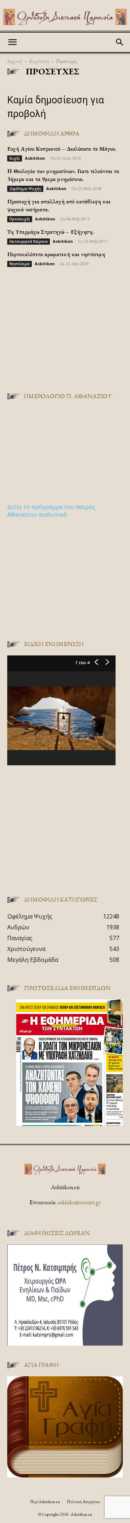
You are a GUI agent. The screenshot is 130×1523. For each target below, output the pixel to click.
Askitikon (35, 158)
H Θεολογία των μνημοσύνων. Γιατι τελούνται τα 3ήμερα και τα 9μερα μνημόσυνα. (63, 175)
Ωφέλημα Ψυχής (25, 188)
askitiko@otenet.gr (79, 1202)
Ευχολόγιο (39, 60)
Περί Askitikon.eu (45, 1502)
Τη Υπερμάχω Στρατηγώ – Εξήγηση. (50, 232)
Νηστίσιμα (19, 263)
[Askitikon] (65, 17)
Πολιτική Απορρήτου (83, 1502)
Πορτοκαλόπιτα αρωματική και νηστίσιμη (56, 254)
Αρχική (14, 60)
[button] (12, 42)
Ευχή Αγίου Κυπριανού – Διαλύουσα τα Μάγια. (61, 148)
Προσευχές (19, 218)
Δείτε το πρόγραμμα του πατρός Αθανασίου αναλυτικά (51, 511)
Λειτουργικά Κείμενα (28, 241)
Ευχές (14, 158)
